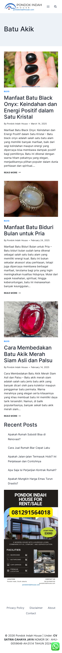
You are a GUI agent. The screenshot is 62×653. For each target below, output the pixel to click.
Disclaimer (36, 607)
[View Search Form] (55, 6)
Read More (12, 172)
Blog (6, 91)
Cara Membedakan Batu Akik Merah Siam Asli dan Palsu (28, 354)
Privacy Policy (15, 607)
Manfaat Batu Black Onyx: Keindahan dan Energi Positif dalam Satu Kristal (30, 107)
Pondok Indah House (17, 123)
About (51, 607)
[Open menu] (48, 6)
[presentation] (31, 69)
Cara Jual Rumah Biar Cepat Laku (29, 447)
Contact (31, 613)
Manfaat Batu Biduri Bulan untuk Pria (28, 230)
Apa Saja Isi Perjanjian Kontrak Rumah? (32, 470)
